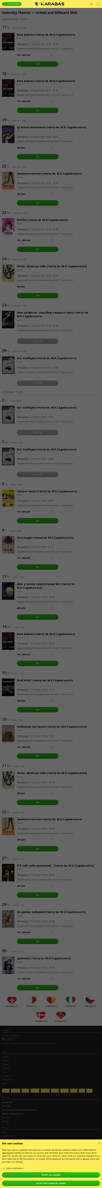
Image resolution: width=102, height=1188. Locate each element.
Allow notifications (15, 1168)
